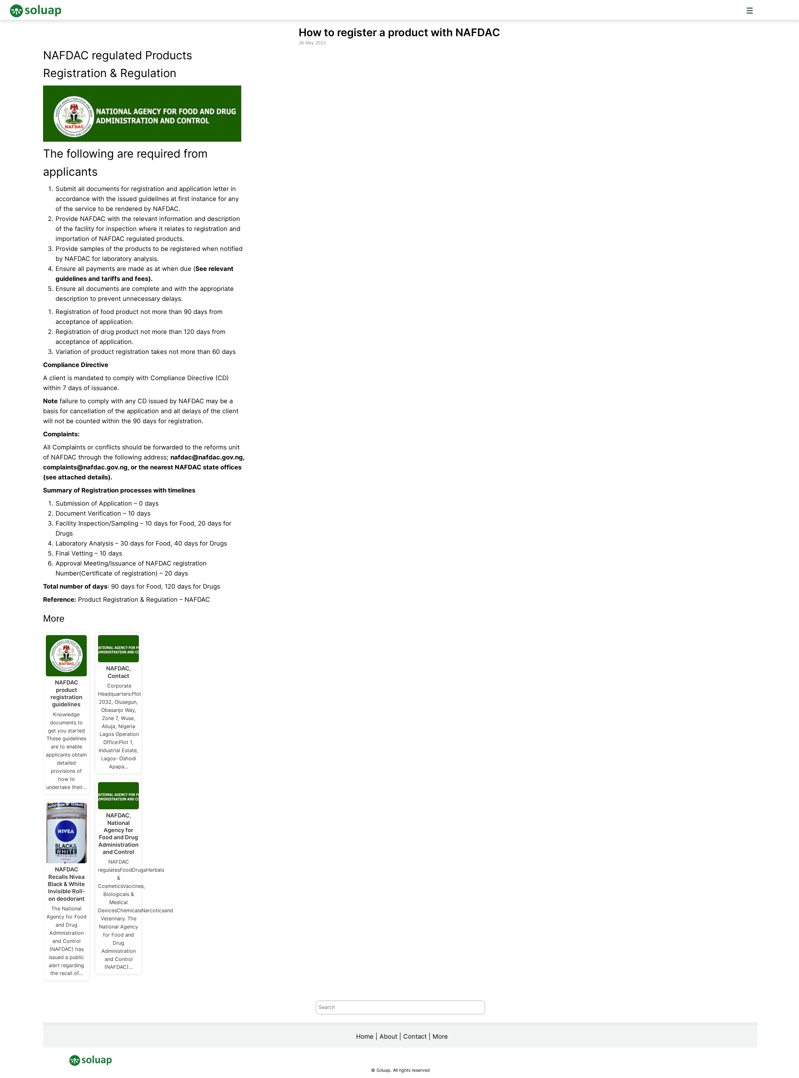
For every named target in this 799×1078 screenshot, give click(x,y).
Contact (415, 1036)
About (388, 1036)
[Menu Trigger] (749, 10)
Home (365, 1036)
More (440, 1036)
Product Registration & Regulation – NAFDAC (144, 599)
